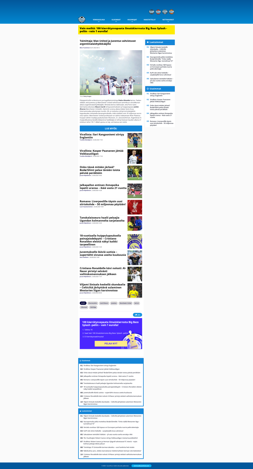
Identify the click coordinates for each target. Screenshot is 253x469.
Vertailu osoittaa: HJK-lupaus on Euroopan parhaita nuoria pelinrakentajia (111, 427)
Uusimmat (86, 360)
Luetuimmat (87, 411)
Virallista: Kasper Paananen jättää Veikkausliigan (101, 152)
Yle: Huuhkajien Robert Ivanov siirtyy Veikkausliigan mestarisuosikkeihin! (111, 438)
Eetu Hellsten (84, 257)
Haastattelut (150, 20)
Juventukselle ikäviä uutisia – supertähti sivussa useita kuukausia (103, 253)
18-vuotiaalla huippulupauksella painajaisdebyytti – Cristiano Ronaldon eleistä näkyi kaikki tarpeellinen (100, 240)
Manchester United (125, 303)
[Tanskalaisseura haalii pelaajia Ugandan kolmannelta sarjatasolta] (134, 223)
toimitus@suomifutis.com (141, 466)
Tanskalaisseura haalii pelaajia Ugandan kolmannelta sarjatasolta (102, 219)
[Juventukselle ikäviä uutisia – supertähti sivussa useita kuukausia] (135, 257)
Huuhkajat (132, 20)
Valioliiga (93, 307)
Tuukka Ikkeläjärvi (86, 140)
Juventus (114, 303)
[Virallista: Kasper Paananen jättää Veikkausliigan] (135, 156)
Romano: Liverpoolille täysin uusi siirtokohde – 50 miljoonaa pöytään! (103, 202)
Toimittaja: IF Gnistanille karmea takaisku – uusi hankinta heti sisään (109, 447)
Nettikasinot (168, 20)
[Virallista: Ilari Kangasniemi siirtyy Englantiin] (135, 140)
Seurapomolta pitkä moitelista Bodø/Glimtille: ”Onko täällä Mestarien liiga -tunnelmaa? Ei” (111, 423)
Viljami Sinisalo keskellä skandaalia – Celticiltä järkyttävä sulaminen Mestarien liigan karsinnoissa (102, 287)
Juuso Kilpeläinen (85, 175)
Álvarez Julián (92, 303)
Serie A (137, 303)
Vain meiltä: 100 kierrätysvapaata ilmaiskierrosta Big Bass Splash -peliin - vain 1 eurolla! (123, 29)
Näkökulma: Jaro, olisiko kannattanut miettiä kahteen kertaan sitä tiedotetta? (112, 451)
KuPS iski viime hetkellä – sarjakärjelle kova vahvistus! (103, 431)
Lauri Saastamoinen (86, 207)
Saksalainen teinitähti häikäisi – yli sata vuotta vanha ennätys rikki (108, 434)
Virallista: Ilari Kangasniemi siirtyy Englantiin (102, 136)
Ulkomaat (116, 20)
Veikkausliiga (99, 20)
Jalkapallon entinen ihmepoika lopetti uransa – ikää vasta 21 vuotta (103, 186)
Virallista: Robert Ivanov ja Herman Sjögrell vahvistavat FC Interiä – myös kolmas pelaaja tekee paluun (110, 442)
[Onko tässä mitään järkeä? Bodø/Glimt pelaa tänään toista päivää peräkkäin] (135, 173)
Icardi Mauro (104, 303)
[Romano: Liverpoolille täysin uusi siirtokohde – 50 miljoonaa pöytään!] (135, 207)
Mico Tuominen (85, 48)
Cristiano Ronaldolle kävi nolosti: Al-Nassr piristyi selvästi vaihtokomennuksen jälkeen (103, 271)
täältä (124, 122)
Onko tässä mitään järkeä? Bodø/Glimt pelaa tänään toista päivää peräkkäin (100, 170)
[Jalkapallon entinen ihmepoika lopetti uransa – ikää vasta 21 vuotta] (135, 191)
